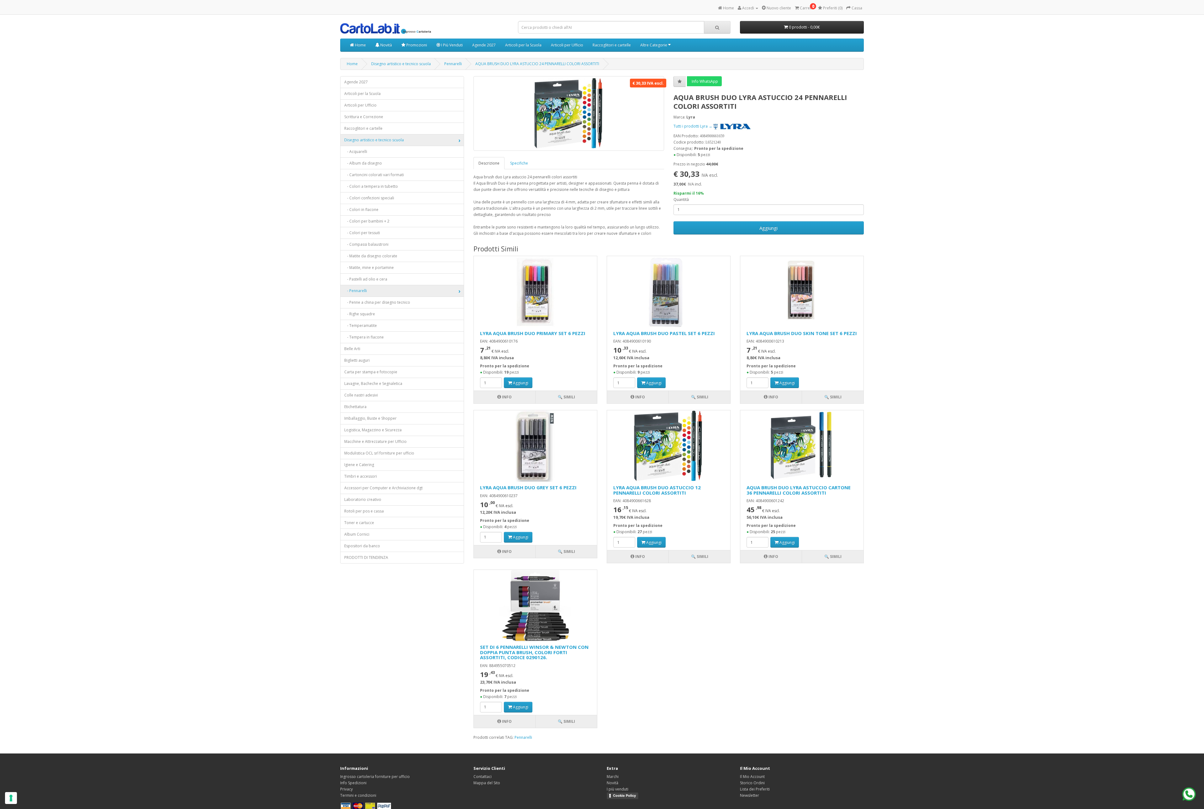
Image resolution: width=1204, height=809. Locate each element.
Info (506, 397)
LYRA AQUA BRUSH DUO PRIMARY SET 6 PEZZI (532, 333)
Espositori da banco (362, 546)
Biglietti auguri (357, 360)
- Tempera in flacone (364, 337)
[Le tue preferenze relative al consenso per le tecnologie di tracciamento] (11, 798)
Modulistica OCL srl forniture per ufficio (379, 453)
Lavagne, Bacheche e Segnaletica (373, 383)
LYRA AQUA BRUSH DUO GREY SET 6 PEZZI (528, 487)
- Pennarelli (355, 290)
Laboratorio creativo (362, 499)
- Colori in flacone (361, 209)
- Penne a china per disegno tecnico (377, 302)
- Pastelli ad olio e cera (365, 279)
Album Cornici (356, 534)
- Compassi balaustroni (366, 244)
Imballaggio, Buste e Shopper (370, 418)
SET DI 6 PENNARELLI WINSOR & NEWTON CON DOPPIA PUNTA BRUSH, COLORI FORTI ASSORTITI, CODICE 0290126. (534, 652)
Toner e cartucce (359, 522)
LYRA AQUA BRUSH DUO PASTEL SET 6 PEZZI (664, 333)
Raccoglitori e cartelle (612, 45)
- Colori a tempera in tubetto (371, 186)
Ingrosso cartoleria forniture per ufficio (375, 776)
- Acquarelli (355, 151)
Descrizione (488, 163)
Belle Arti (352, 348)
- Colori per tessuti (362, 232)
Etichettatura (355, 406)
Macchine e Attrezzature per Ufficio (375, 441)
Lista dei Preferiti (755, 789)
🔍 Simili (566, 397)
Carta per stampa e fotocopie (370, 372)
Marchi (613, 776)
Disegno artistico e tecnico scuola (401, 63)
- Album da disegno (363, 163)
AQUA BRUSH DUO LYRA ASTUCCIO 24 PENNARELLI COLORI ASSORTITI (537, 63)
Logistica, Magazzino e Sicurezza (373, 430)
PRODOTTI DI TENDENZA (366, 557)
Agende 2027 (484, 45)
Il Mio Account (752, 776)
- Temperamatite (360, 325)
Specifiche (519, 163)
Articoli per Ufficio (567, 45)
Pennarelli (453, 63)
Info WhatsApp (704, 81)
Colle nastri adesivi (361, 395)
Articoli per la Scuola (523, 45)
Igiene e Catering (359, 464)
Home (360, 45)
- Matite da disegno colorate (370, 256)
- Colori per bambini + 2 (366, 221)
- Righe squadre (359, 314)
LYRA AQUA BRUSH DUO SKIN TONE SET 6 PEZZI (802, 333)
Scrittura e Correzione (363, 116)
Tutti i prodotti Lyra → (693, 126)
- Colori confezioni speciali (369, 198)
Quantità (681, 199)
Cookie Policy (624, 795)
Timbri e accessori (360, 476)
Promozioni (416, 45)
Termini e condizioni (358, 795)
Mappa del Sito (486, 782)
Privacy (346, 789)
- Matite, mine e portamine (369, 267)
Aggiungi (768, 228)
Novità (385, 45)
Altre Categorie (654, 45)
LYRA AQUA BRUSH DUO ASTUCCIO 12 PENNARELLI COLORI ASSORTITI (657, 490)
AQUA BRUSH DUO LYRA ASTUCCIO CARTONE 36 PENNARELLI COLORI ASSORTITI (799, 490)
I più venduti (617, 789)
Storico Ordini (752, 782)
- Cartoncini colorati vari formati (374, 174)
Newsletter (749, 795)
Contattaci (482, 776)
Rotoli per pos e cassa (364, 511)
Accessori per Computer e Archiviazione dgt (383, 488)
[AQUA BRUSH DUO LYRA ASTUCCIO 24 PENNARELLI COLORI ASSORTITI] (568, 113)
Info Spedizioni (353, 782)
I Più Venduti (451, 45)
